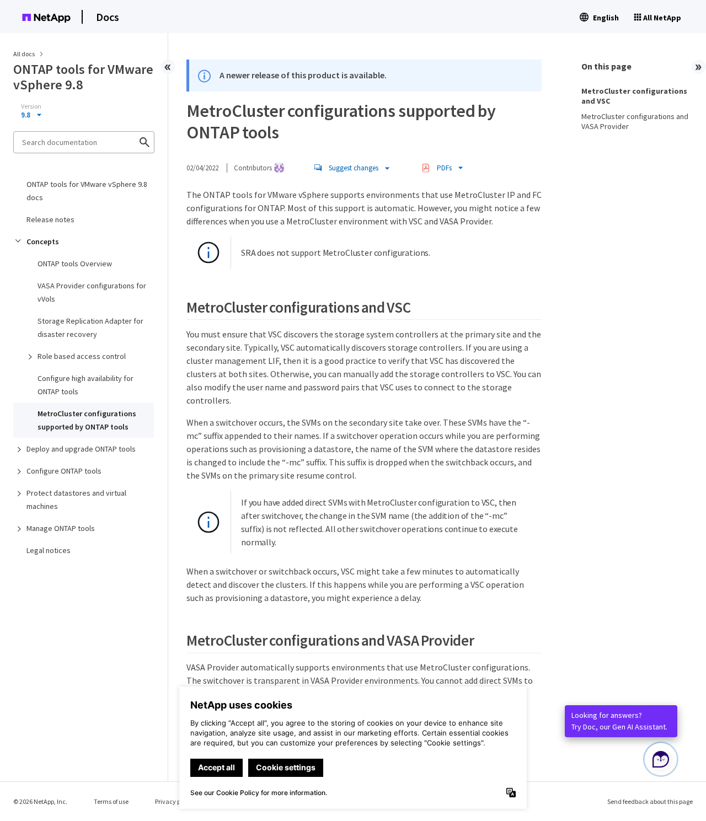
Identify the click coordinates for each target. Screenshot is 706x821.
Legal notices (48, 550)
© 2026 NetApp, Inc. (40, 801)
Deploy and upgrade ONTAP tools (81, 449)
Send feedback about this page (650, 801)
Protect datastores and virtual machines (76, 499)
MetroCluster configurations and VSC (634, 96)
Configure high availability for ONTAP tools (85, 384)
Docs (107, 17)
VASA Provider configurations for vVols (92, 292)
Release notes (50, 219)
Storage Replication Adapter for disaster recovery (90, 327)
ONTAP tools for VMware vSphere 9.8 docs (86, 190)
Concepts (42, 241)
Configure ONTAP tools (63, 471)
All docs (24, 54)
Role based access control (82, 356)
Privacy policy (174, 801)
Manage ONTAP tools (60, 528)
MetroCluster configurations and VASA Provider (634, 121)
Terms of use (111, 801)
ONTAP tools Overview (75, 264)
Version (31, 106)
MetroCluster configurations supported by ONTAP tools (87, 420)
